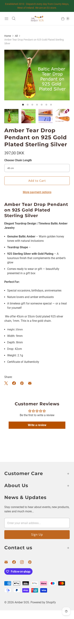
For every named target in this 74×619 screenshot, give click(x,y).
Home (7, 35)
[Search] (13, 18)
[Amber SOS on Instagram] (24, 562)
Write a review (37, 425)
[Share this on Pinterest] (22, 383)
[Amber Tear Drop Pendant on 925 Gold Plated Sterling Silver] (37, 75)
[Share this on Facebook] (14, 383)
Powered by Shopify (43, 602)
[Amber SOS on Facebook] (16, 562)
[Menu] (6, 18)
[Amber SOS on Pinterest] (32, 562)
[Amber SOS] (37, 18)
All (16, 35)
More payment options (37, 192)
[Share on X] (7, 383)
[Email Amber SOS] (8, 562)
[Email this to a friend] (30, 383)
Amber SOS (22, 602)
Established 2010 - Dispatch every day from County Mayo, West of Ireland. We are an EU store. (37, 6)
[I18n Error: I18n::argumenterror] (11, 116)
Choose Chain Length (18, 160)
